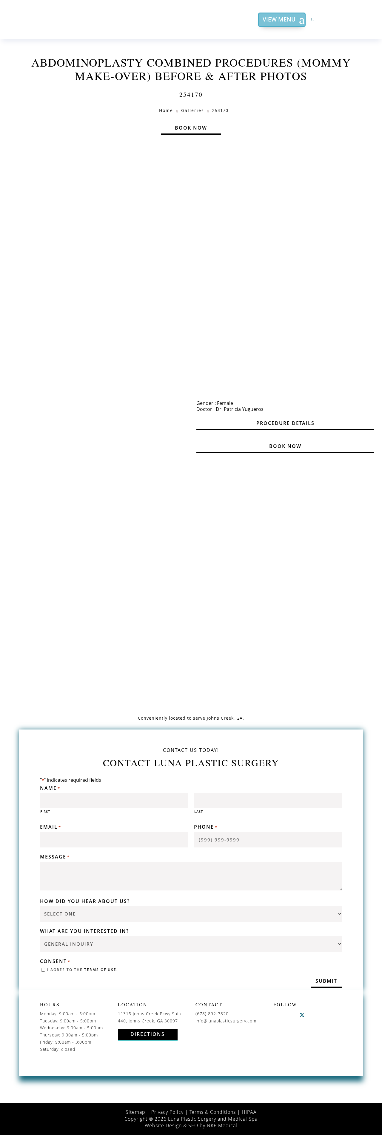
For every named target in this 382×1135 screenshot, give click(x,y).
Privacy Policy (167, 1112)
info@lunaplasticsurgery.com (225, 1021)
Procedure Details (285, 423)
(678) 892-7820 (212, 1013)
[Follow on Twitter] (302, 1015)
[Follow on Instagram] (290, 1015)
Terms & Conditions (213, 1112)
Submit (326, 981)
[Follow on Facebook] (278, 1015)
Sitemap (135, 1112)
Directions (147, 1034)
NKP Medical (222, 1125)
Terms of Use (100, 969)
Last (198, 811)
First (45, 811)
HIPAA (249, 1112)
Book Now (191, 128)
